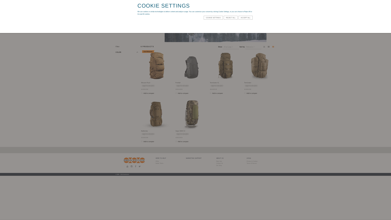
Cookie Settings (213, 18)
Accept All (245, 18)
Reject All (230, 18)
